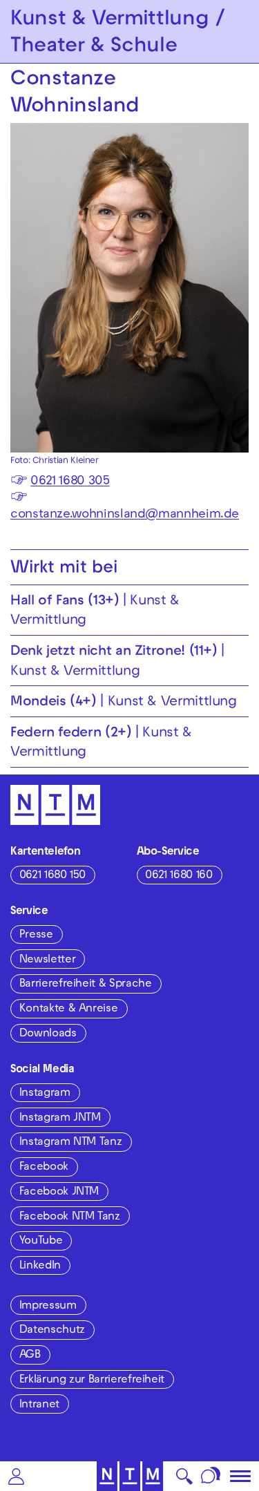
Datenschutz (52, 1330)
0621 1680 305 (69, 482)
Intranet (39, 1405)
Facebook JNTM (59, 1192)
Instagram (44, 1093)
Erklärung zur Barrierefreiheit (91, 1380)
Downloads (48, 1034)
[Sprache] (211, 1476)
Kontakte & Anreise (68, 1009)
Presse (36, 935)
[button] (16, 1476)
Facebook (43, 1167)
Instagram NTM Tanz (70, 1142)
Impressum (48, 1306)
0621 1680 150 (52, 876)
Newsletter (47, 960)
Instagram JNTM (60, 1118)
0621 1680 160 (178, 876)
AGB (30, 1355)
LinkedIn (40, 1266)
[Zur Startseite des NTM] (129, 1476)
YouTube (40, 1241)
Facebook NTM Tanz (69, 1217)
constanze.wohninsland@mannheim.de (124, 515)
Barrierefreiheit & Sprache (85, 984)
